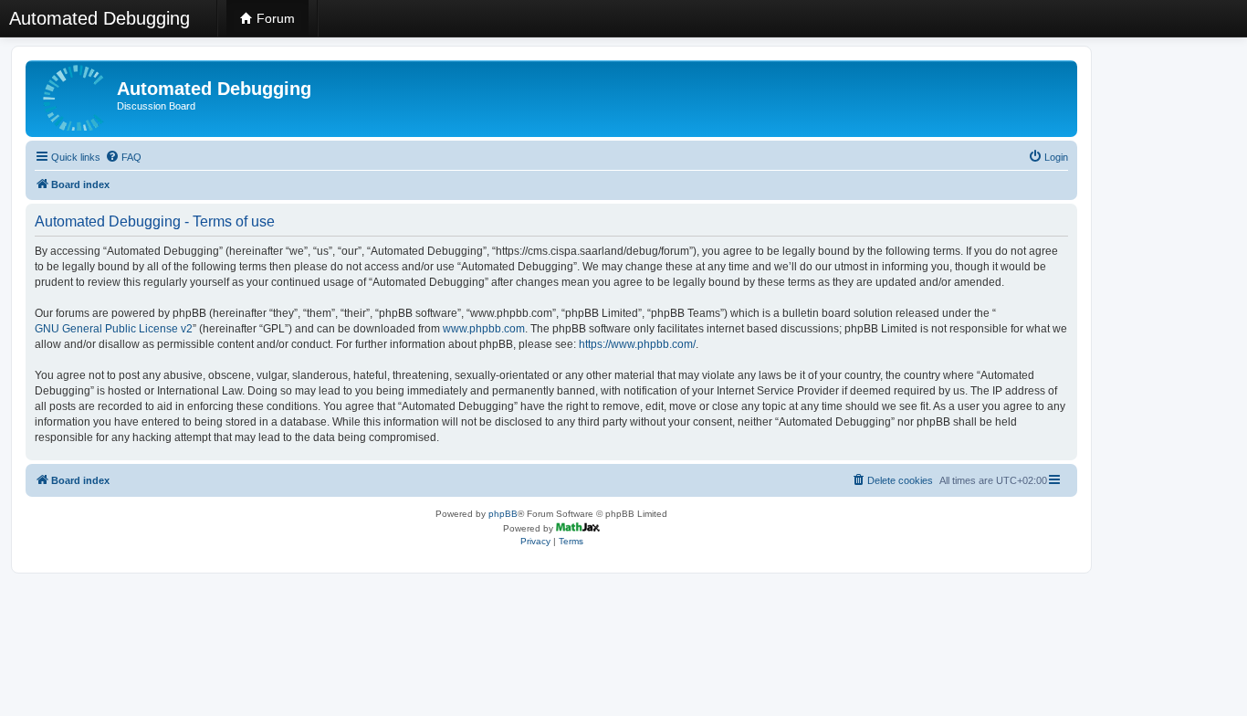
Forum (274, 18)
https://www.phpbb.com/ (637, 344)
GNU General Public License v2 (114, 328)
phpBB (503, 514)
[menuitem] (123, 157)
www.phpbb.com (484, 328)
